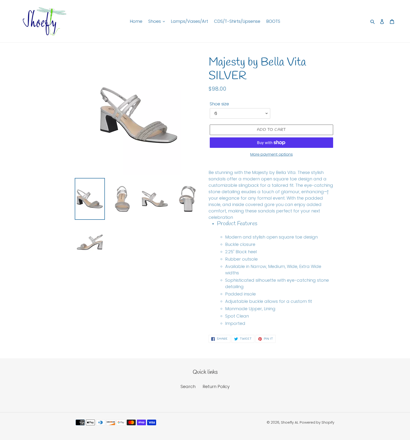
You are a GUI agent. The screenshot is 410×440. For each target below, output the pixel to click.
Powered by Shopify (317, 422)
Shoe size (219, 104)
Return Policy (216, 386)
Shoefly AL (289, 422)
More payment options (271, 154)
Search (188, 386)
